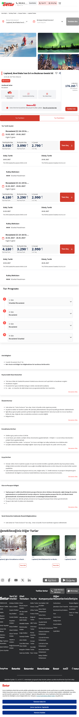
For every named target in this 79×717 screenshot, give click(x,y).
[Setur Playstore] (70, 582)
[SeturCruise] (43, 669)
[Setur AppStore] (52, 582)
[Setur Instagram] (3, 582)
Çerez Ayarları (4, 650)
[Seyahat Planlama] (59, 3)
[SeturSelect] (65, 669)
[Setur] (8, 4)
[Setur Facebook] (10, 582)
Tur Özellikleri (59, 118)
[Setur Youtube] (16, 582)
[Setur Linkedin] (30, 582)
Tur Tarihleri (19, 118)
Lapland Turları (32, 13)
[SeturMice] (29, 669)
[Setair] (56, 669)
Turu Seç (65, 145)
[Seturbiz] (16, 669)
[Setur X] (23, 582)
